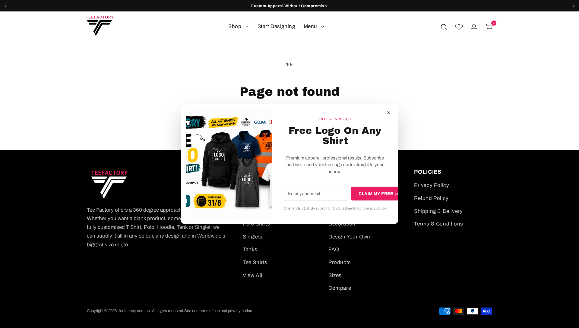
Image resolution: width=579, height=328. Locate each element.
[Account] (474, 27)
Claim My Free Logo (383, 193)
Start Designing (276, 26)
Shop (234, 26)
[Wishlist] (459, 27)
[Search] (443, 27)
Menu (310, 26)
